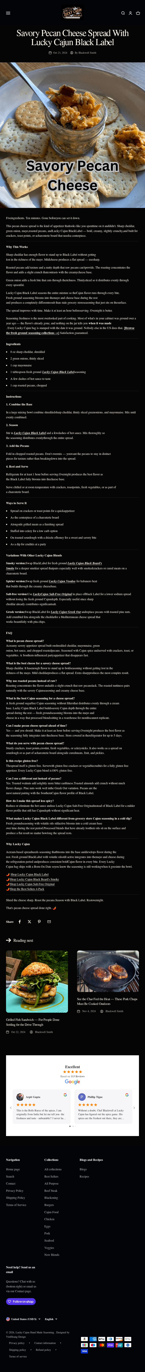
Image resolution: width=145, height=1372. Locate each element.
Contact (10, 1183)
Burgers (49, 1205)
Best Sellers (51, 1176)
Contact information (45, 1343)
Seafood (49, 1240)
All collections (53, 1169)
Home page (13, 1169)
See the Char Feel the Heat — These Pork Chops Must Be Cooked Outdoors (107, 1001)
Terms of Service (16, 1205)
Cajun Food (51, 1212)
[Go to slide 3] (75, 1126)
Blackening (51, 1198)
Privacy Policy (14, 1191)
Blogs (83, 1169)
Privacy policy (17, 1343)
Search (10, 1176)
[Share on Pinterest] (39, 921)
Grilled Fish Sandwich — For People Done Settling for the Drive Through (32, 1021)
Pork (47, 1233)
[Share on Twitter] (29, 921)
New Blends (51, 1255)
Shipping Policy (15, 1198)
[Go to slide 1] (70, 1126)
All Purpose (51, 1183)
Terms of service (18, 1356)
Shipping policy (17, 1350)
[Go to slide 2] (72, 1126)
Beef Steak (50, 1191)
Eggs (47, 1226)
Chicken (49, 1219)
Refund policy (43, 1350)
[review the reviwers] (65, 1095)
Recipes (84, 1176)
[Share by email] (49, 921)
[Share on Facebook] (19, 921)
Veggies (49, 1248)
